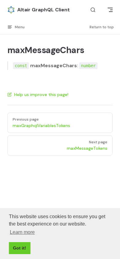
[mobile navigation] (110, 10)
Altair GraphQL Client (43, 9)
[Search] (93, 10)
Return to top (102, 27)
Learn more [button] (22, 232)
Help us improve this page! (41, 94)
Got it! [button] (19, 247)
